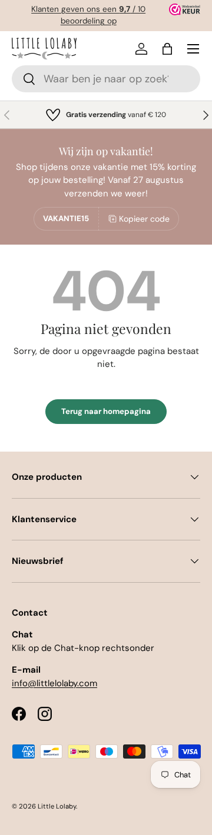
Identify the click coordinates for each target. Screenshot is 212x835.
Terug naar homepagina (106, 411)
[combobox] (106, 78)
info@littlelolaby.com (54, 683)
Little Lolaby (57, 806)
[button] (167, 49)
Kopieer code (144, 218)
